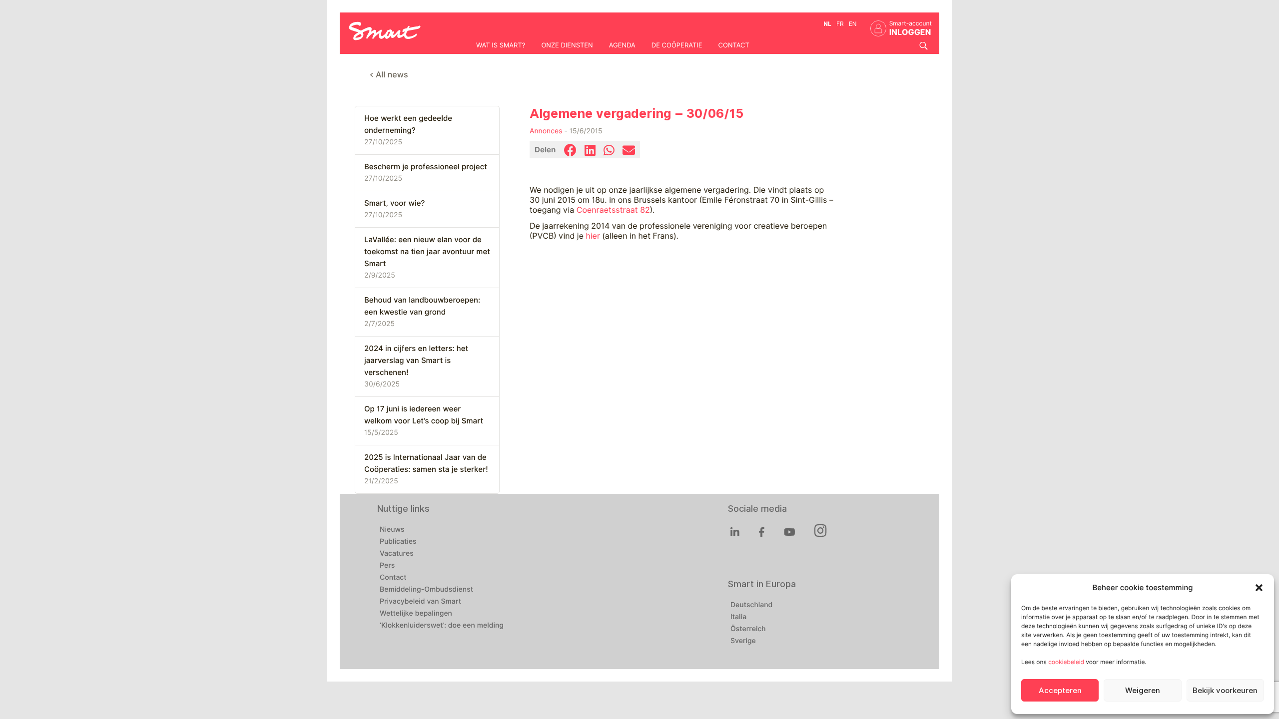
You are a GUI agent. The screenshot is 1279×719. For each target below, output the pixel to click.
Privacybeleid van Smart (420, 602)
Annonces (546, 131)
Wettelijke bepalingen (416, 614)
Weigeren (1142, 690)
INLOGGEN (910, 32)
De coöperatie (676, 45)
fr (840, 23)
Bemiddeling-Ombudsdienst (426, 590)
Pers (387, 566)
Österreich (748, 629)
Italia (738, 617)
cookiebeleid (1066, 662)
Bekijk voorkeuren (1225, 690)
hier (593, 236)
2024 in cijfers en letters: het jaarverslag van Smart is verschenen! (416, 360)
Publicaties (398, 542)
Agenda (622, 45)
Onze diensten (567, 45)
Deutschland (751, 605)
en (853, 23)
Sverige (743, 641)
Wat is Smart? (500, 45)
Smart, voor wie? (394, 203)
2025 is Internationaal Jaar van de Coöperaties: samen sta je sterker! (426, 463)
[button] (1259, 588)
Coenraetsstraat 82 (613, 210)
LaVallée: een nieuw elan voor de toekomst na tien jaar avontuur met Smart (427, 251)
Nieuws (392, 530)
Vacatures (397, 554)
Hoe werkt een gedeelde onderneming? (408, 124)
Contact (733, 45)
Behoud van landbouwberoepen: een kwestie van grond (422, 306)
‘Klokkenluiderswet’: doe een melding (442, 626)
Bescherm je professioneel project (425, 166)
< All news (389, 74)
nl (827, 23)
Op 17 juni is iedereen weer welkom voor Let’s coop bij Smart (423, 414)
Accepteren (1060, 690)
